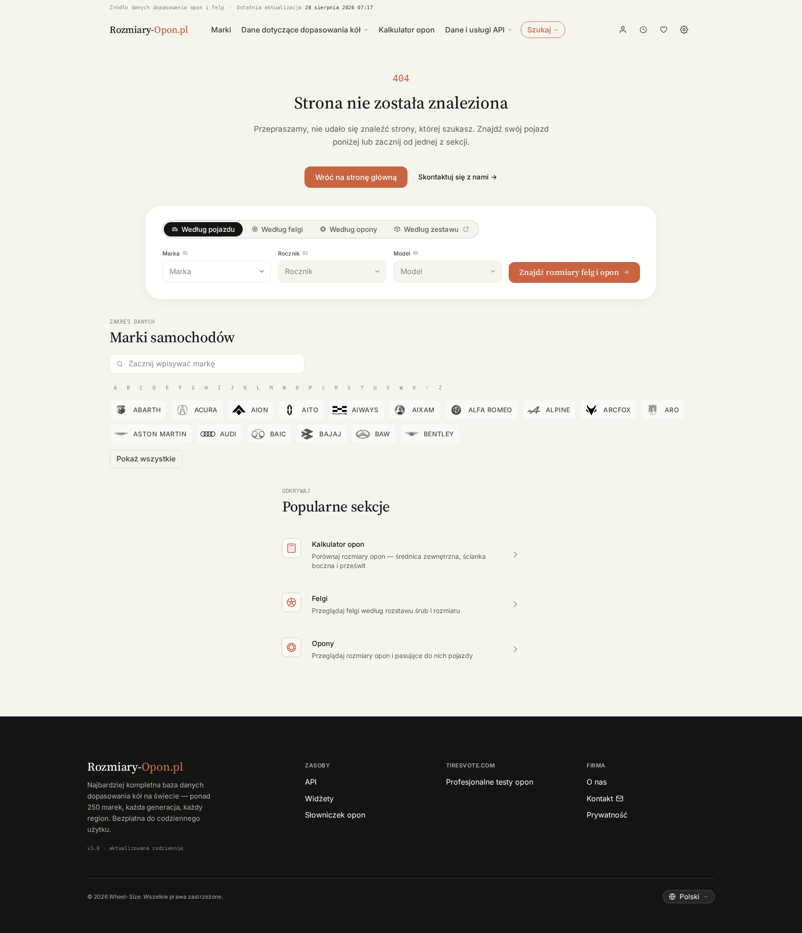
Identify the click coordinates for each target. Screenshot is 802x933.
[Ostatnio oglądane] (643, 29)
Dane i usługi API (474, 29)
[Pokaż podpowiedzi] (262, 271)
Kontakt (600, 798)
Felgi (320, 598)
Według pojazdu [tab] (208, 229)
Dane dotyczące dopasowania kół (301, 29)
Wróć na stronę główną (356, 177)
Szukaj (539, 29)
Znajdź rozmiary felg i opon (569, 272)
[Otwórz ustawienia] (684, 29)
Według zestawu (431, 229)
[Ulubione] (663, 29)
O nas (597, 781)
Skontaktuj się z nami (457, 177)
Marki (221, 29)
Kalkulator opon (407, 29)
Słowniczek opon (335, 814)
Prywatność (607, 814)
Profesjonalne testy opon (489, 781)
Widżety (319, 798)
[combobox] (216, 271)
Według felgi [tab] (282, 229)
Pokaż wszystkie (145, 458)
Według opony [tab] (353, 229)
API (311, 781)
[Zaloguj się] (622, 29)
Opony (323, 643)
